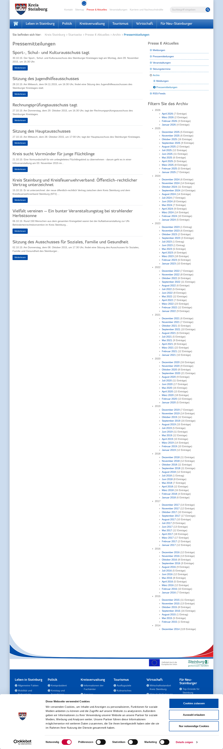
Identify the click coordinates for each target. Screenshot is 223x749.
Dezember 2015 (171, 599)
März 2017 (168, 537)
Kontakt (68, 9)
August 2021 (169, 333)
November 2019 (171, 413)
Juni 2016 (167, 574)
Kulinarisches (124, 690)
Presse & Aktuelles (97, 9)
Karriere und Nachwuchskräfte (146, 9)
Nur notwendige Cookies (194, 726)
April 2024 (167, 208)
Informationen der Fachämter (93, 687)
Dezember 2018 (171, 457)
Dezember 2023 (171, 227)
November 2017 (171, 508)
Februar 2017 (169, 541)
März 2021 (168, 347)
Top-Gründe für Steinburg (191, 691)
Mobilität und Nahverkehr (25, 692)
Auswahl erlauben (194, 714)
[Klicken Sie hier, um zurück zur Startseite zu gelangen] (16, 23)
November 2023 (171, 230)
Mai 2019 (167, 435)
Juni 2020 (167, 384)
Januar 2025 (169, 172)
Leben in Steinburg (40, 24)
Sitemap (79, 9)
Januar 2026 (169, 124)
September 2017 (171, 515)
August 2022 (169, 285)
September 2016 (171, 563)
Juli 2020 (167, 380)
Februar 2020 (169, 398)
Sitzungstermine (162, 69)
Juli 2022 (167, 289)
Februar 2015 (169, 621)
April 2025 (167, 161)
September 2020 (171, 373)
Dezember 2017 (171, 504)
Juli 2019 (167, 428)
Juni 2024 (167, 201)
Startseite (75, 34)
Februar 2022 (169, 307)
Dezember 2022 (171, 270)
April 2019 (167, 439)
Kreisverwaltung (92, 24)
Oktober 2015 (169, 607)
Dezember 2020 (171, 362)
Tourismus (120, 24)
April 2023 (167, 252)
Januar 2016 (169, 592)
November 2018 (171, 461)
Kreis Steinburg (55, 34)
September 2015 (171, 610)
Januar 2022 (169, 311)
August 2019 (169, 424)
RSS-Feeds (159, 93)
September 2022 (171, 281)
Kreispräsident (59, 685)
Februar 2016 (169, 588)
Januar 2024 (169, 219)
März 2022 (168, 303)
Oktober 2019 (169, 417)
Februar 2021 (169, 351)
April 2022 (167, 300)
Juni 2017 (167, 526)
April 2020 (167, 391)
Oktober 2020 (169, 369)
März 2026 (168, 117)
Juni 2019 (167, 431)
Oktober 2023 (169, 234)
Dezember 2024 (171, 179)
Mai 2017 (167, 530)
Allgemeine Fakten (28, 685)
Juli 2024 (167, 197)
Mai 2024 (167, 205)
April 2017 (167, 534)
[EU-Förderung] (164, 662)
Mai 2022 (167, 296)
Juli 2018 (167, 475)
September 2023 (171, 238)
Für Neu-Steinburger (176, 24)
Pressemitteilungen (163, 56)
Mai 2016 (167, 578)
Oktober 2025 (169, 139)
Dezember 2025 (171, 132)
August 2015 (169, 614)
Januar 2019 (169, 450)
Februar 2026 (169, 121)
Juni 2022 (167, 292)
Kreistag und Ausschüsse (58, 692)
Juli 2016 (167, 570)
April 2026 (167, 113)
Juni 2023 (167, 245)
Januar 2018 (169, 497)
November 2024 (171, 183)
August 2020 (169, 376)
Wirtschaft (144, 24)
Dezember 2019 (171, 409)
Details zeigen (184, 742)
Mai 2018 (167, 482)
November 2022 (171, 274)
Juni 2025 (167, 153)
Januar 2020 (169, 402)
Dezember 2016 (171, 552)
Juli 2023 (167, 241)
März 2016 (168, 585)
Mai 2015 (167, 618)
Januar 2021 (169, 355)
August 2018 (169, 471)
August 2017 (169, 519)
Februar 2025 (169, 168)
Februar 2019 (169, 446)
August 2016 (169, 567)
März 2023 (168, 256)
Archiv (117, 34)
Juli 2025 (167, 150)
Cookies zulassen (194, 703)
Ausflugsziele (124, 685)
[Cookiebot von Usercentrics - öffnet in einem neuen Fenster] (22, 742)
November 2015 (171, 603)
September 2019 (171, 420)
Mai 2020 (167, 387)
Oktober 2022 (169, 278)
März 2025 (168, 164)
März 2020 (168, 395)
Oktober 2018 (169, 464)
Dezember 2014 (171, 629)
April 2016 (167, 581)
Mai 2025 (167, 157)
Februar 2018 (169, 493)
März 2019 (168, 442)
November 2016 (171, 556)
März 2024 (168, 212)
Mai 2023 (167, 249)
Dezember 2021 (171, 318)
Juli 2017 (167, 523)
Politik (67, 24)
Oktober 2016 (169, 559)
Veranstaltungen (118, 9)
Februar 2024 (169, 216)
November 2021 (171, 322)
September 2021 (171, 329)
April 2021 (167, 344)
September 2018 (171, 468)
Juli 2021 (167, 336)
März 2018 (168, 490)
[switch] (101, 742)
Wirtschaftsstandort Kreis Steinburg (160, 687)
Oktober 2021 (169, 325)
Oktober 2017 (169, 512)
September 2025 (171, 143)
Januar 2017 (169, 545)
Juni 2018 (167, 479)
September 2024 (171, 190)
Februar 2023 (169, 259)
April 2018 (167, 486)
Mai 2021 (167, 340)
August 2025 (169, 146)
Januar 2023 (169, 263)
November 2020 (171, 365)
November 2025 (171, 135)
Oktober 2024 (169, 186)
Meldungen (159, 50)
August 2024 (169, 194)
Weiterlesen (20, 68)
